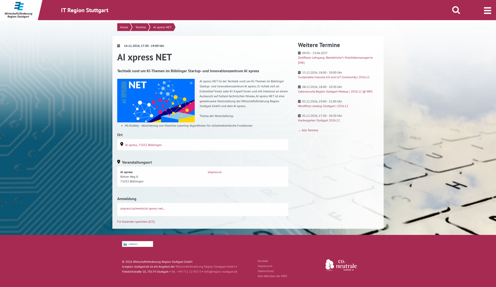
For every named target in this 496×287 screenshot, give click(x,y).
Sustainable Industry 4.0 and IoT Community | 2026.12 (334, 77)
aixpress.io (215, 172)
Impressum (265, 266)
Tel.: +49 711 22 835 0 (186, 271)
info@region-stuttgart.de (220, 271)
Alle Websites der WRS (272, 276)
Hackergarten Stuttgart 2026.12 (319, 120)
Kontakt (263, 261)
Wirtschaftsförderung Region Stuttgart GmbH (205, 266)
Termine (140, 27)
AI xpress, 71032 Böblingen (143, 145)
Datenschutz (266, 271)
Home (124, 27)
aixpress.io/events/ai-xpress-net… (142, 208)
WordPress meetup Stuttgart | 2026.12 (323, 106)
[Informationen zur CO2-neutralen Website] (341, 270)
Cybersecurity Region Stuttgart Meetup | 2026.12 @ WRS (335, 91)
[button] (137, 244)
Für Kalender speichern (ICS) (136, 221)
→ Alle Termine (308, 130)
